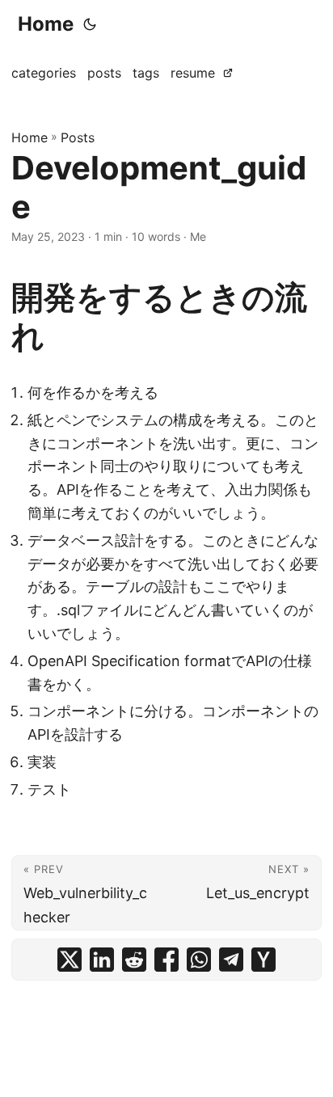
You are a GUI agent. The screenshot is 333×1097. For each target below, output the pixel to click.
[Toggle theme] (89, 24)
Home (46, 24)
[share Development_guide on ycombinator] (263, 959)
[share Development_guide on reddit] (134, 959)
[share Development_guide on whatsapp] (199, 959)
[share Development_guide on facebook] (166, 959)
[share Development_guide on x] (69, 959)
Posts (78, 137)
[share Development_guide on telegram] (231, 959)
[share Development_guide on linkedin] (102, 959)
